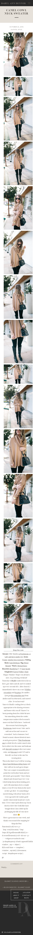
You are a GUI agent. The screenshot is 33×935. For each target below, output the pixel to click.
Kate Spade (26, 669)
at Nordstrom (23, 654)
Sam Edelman (14, 663)
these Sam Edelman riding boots (15, 764)
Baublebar (14, 669)
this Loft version (12, 749)
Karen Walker (18, 672)
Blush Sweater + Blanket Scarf (17, 887)
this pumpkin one (17, 696)
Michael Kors (22, 666)
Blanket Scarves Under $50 (16, 881)
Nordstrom (7, 728)
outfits (14, 29)
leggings (18, 693)
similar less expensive (16, 660)
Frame (4, 660)
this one (14, 752)
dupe (26, 672)
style (20, 29)
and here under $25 (15, 657)
